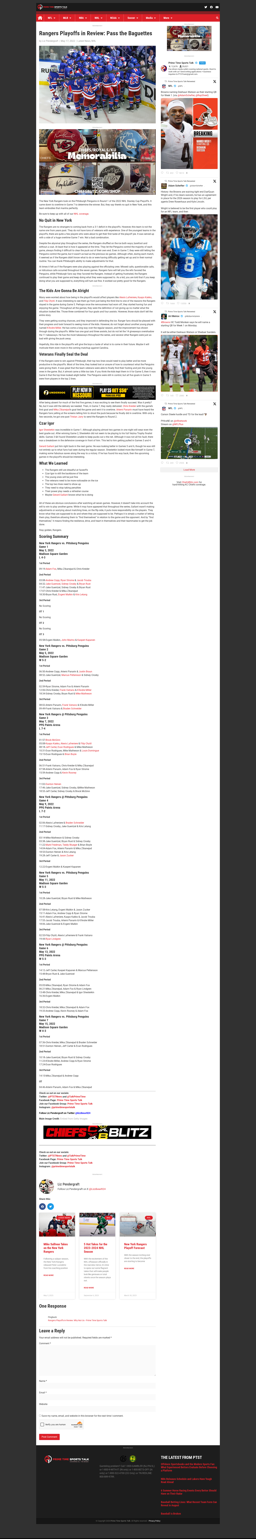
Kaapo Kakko (145, 297)
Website (43, 1404)
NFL (50, 17)
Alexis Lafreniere (128, 297)
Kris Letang (81, 594)
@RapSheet (202, 95)
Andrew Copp (53, 580)
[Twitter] (205, 7)
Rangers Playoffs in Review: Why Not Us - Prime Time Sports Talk (77, 1320)
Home (40, 18)
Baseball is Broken (171, 1513)
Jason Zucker (66, 855)
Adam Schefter (176, 185)
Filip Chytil (49, 301)
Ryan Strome (67, 580)
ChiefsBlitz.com (190, 482)
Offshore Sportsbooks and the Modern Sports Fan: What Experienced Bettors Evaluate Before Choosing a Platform (189, 1467)
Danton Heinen (53, 784)
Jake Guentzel (53, 583)
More (166, 17)
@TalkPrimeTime (76, 1096)
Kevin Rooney (69, 772)
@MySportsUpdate (192, 316)
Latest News (83, 41)
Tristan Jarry (76, 416)
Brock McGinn (53, 740)
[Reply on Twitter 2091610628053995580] (163, 396)
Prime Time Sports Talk (69, 1100)
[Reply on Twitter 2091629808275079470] (163, 303)
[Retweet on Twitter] (166, 81)
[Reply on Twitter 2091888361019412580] (163, 173)
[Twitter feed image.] (189, 133)
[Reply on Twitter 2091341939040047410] (163, 463)
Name (43, 1381)
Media (149, 17)
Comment (45, 1343)
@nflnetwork (180, 420)
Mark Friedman (53, 844)
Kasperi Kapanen (86, 640)
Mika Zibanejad (61, 409)
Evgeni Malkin (65, 594)
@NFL (180, 86)
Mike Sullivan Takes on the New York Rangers (56, 1247)
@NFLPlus (177, 424)
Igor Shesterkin (47, 429)
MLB (65, 17)
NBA (81, 17)
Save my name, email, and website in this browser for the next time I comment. (82, 1416)
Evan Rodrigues (66, 747)
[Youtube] (217, 7)
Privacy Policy (154, 1521)
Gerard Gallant (46, 446)
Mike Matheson (84, 693)
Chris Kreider (129, 406)
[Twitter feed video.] (189, 443)
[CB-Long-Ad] (97, 1138)
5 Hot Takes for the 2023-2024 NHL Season (95, 1247)
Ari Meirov (173, 316)
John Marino (68, 640)
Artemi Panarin (124, 409)
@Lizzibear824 (97, 1189)
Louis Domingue (90, 750)
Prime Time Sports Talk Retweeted (181, 81)
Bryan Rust (85, 583)
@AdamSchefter (186, 95)
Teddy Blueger (70, 844)
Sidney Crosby (68, 583)
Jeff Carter (51, 747)
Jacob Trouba (84, 580)
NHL (97, 17)
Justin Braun (85, 671)
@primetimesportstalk (63, 1107)
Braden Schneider (72, 708)
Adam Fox (51, 568)
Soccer (131, 17)
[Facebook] (211, 7)
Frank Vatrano (67, 690)
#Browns (165, 322)
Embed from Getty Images (73, 1118)
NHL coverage (81, 213)
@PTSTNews (55, 1096)
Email (43, 1392)
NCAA (113, 17)
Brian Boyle (70, 754)
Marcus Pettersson (71, 675)
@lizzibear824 (82, 1113)
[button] (217, 18)
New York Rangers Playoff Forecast (135, 1246)
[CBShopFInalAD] (97, 194)
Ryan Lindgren (53, 938)
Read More (49, 1275)
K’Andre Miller (54, 327)
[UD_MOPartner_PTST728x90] (97, 399)
